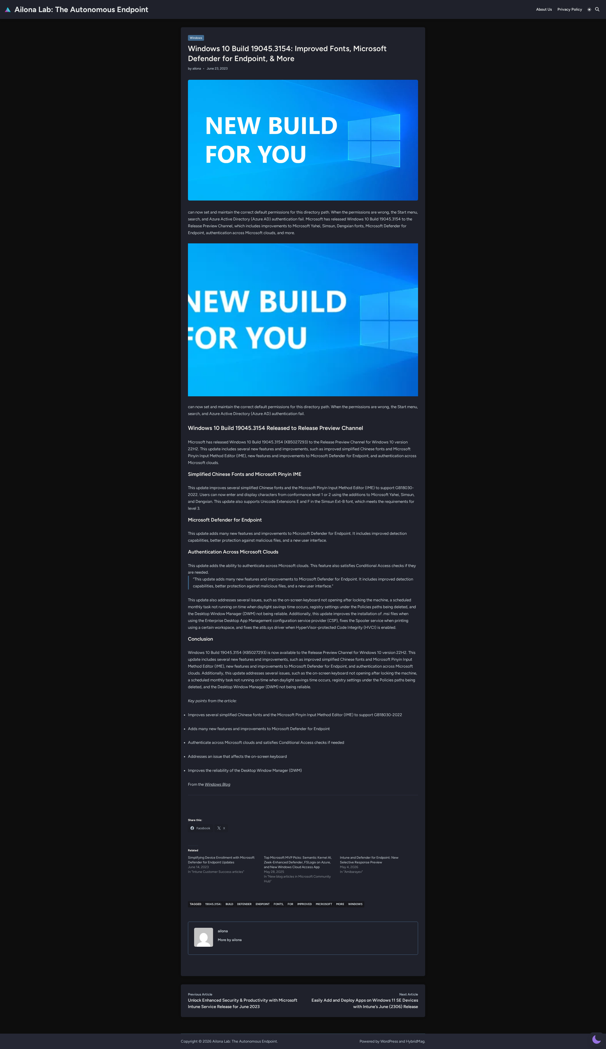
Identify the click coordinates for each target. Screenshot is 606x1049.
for (290, 904)
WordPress (389, 1041)
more (340, 904)
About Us (544, 9)
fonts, (279, 904)
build (229, 904)
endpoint (263, 904)
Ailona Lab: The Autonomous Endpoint (81, 9)
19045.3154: (213, 904)
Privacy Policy (569, 9)
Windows (196, 38)
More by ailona (230, 940)
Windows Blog (217, 784)
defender (244, 904)
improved (304, 904)
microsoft (324, 904)
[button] (596, 1039)
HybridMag (415, 1041)
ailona (196, 69)
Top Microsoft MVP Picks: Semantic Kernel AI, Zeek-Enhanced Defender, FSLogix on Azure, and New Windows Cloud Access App (298, 862)
